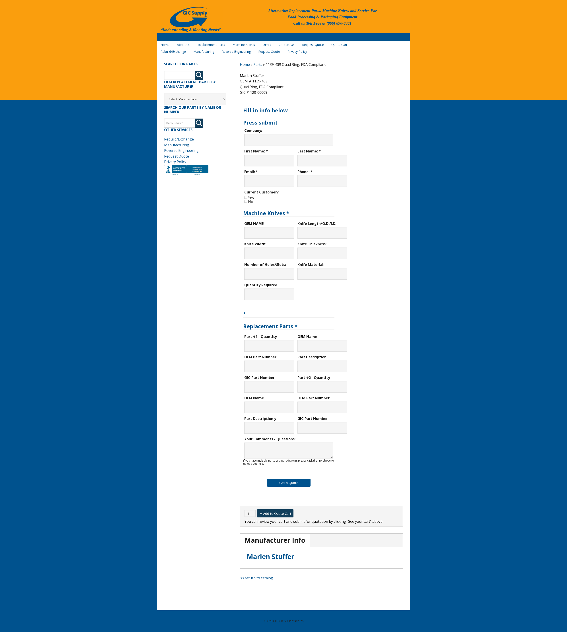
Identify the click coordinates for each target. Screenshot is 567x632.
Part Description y (260, 418)
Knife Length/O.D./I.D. (316, 223)
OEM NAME (254, 223)
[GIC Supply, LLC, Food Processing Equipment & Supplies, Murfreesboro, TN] (186, 175)
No (250, 201)
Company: (253, 130)
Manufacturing (176, 144)
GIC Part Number (259, 377)
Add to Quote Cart (277, 513)
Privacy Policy (175, 161)
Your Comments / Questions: (269, 439)
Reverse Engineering (181, 150)
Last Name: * (309, 151)
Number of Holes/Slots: (265, 264)
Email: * (251, 171)
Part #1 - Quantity (260, 336)
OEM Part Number (260, 357)
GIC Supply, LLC (190, 19)
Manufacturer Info (275, 540)
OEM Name (307, 336)
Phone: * (304, 171)
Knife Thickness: (311, 244)
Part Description (311, 357)
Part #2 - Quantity (313, 377)
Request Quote (176, 156)
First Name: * (256, 151)
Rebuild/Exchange (179, 139)
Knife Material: (310, 264)
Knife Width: (255, 244)
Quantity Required (260, 285)
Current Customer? (261, 192)
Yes (251, 197)
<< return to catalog (256, 577)
